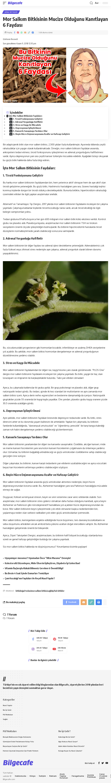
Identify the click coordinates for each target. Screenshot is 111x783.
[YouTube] (107, 763)
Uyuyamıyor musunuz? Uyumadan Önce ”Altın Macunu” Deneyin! (38, 558)
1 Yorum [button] (10, 618)
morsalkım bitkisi (39, 591)
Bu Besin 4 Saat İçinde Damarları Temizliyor (27, 573)
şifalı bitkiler (58, 591)
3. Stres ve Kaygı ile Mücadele (27, 125)
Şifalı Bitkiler (11, 12)
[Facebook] (39, 639)
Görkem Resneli (10, 39)
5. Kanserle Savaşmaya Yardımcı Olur (30, 131)
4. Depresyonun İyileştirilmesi (27, 128)
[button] (5, 3)
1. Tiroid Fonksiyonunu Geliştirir (28, 119)
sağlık (50, 591)
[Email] (25, 32)
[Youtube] (58, 649)
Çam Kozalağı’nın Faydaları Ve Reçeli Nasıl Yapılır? (30, 578)
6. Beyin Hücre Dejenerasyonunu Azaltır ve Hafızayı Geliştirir (41, 134)
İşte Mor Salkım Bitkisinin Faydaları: (25, 116)
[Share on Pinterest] (18, 32)
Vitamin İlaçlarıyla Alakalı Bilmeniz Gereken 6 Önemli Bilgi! (34, 568)
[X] (102, 763)
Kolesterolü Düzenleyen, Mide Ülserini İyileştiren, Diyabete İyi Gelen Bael (42, 563)
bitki (18, 591)
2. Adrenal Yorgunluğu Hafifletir (28, 122)
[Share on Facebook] (14, 32)
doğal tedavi (25, 591)
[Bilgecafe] (16, 3)
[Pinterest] (60, 639)
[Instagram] (38, 649)
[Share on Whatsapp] (21, 32)
